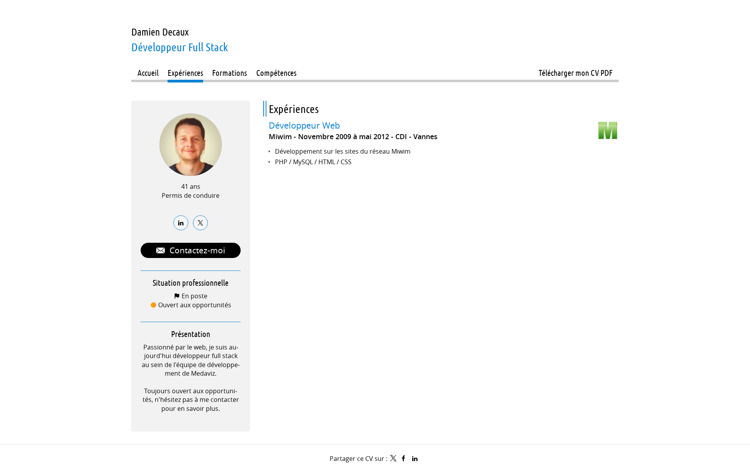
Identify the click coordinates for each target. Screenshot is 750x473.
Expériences (294, 108)
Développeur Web (304, 125)
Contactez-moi (196, 250)
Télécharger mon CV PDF (575, 72)
